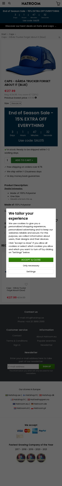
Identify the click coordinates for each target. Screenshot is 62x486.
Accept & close (31, 259)
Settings (31, 271)
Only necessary (31, 265)
